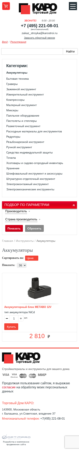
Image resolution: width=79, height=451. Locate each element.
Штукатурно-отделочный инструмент (30, 178)
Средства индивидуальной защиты (29, 152)
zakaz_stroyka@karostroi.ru (40, 33)
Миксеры (12, 110)
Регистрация (18, 42)
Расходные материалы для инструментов (34, 131)
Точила (11, 157)
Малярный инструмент (21, 105)
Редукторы (13, 136)
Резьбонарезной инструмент (25, 142)
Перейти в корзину (6, 6)
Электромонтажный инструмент (27, 184)
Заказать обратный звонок (39, 37)
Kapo (39, 10)
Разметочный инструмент (23, 126)
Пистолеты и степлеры (21, 120)
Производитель (16, 211)
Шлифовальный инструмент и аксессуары (34, 173)
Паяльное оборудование (22, 115)
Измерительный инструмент (25, 94)
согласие (9, 387)
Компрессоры (15, 99)
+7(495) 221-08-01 (52, 418)
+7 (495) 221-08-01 (39, 25)
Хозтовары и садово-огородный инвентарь (34, 163)
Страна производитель (21, 219)
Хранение (12, 168)
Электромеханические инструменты (30, 189)
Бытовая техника (17, 78)
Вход (5, 42)
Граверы (12, 84)
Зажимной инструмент (21, 89)
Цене (30, 258)
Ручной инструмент (19, 147)
